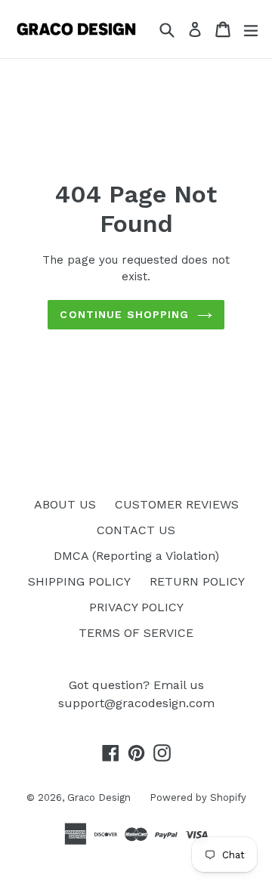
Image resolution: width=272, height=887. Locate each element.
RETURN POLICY (197, 581)
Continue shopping (124, 314)
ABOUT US (65, 504)
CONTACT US (136, 530)
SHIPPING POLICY (79, 581)
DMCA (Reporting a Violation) (136, 556)
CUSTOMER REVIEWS (177, 504)
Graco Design (99, 797)
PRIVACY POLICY (136, 607)
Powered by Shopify (198, 797)
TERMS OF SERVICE (136, 633)
